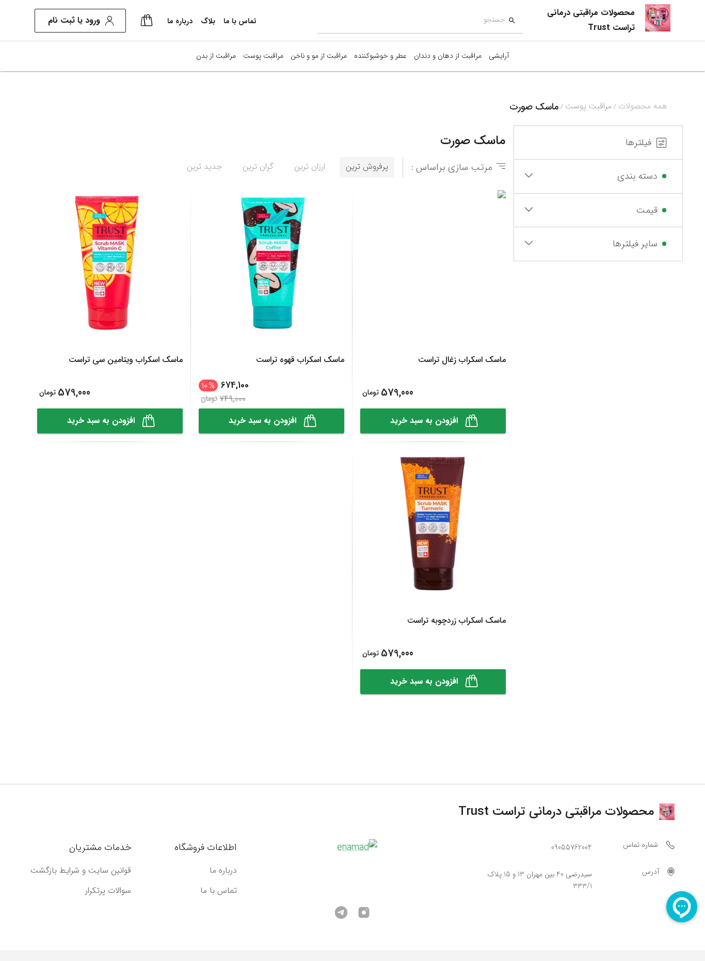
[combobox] (411, 21)
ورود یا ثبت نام (74, 20)
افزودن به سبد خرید (424, 420)
